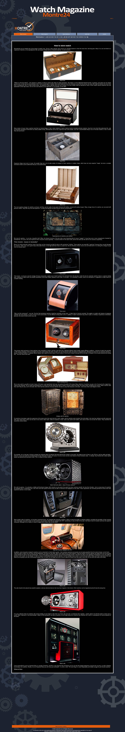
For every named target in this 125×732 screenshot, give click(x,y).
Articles (60, 39)
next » (111, 18)
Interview (65, 39)
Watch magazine (44, 34)
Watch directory (23, 34)
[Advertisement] (20, 2)
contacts (104, 34)
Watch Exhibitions (66, 34)
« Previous (14, 18)
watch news (87, 34)
